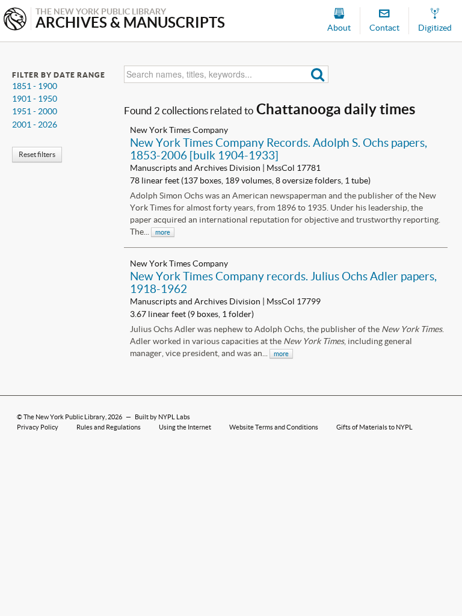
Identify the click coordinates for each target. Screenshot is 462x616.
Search (317, 74)
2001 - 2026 (34, 124)
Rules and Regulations (108, 427)
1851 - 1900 (34, 86)
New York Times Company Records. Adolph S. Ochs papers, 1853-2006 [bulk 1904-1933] (278, 149)
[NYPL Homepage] (15, 20)
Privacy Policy (37, 427)
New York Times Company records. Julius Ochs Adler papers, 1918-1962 (283, 282)
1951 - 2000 (34, 111)
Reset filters (37, 154)
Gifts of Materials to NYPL (374, 427)
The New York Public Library (64, 416)
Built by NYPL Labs (162, 416)
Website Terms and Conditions (273, 427)
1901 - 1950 (34, 98)
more (162, 232)
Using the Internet (185, 427)
